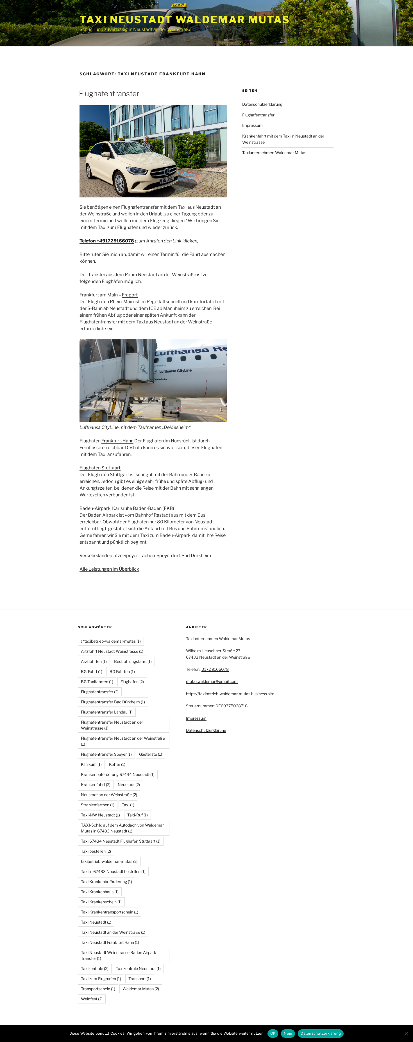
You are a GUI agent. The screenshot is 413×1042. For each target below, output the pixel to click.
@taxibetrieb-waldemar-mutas (111, 641)
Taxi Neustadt (96, 922)
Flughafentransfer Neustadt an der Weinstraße (123, 741)
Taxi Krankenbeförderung (106, 881)
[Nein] (406, 1033)
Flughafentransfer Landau (107, 712)
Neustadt (129, 784)
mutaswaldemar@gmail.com (212, 681)
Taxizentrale (94, 968)
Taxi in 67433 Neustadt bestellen (113, 871)
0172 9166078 (215, 669)
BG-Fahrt (91, 671)
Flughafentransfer (109, 93)
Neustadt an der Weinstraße (109, 794)
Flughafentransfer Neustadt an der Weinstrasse (112, 725)
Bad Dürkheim (196, 555)
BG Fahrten (122, 671)
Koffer (117, 764)
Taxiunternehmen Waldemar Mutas (274, 152)
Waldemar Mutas (140, 988)
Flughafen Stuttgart (100, 468)
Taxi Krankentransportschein (109, 912)
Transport (139, 978)
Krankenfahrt (95, 784)
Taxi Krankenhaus (100, 891)
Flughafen (132, 681)
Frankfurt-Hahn (117, 441)
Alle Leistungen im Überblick (109, 569)
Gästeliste (150, 754)
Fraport (130, 295)
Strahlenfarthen (97, 804)
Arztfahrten (94, 661)
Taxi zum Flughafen (101, 978)
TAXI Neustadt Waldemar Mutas (185, 19)
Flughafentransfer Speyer (106, 754)
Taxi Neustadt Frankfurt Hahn (110, 942)
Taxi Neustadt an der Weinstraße (113, 932)
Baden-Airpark (95, 508)
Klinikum (91, 764)
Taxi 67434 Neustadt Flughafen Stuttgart (120, 841)
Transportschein (98, 988)
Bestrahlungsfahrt (133, 661)
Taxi (128, 804)
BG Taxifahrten (97, 681)
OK (273, 1033)
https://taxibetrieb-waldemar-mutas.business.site (230, 693)
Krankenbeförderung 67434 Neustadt (118, 774)
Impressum (252, 125)
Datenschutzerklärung (262, 104)
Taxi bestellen (96, 851)
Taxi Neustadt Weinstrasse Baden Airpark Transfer (118, 955)
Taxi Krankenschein (101, 901)
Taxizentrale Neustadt (138, 968)
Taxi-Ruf (137, 815)
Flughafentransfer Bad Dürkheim (113, 701)
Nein (288, 1033)
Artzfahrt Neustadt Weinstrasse (112, 651)
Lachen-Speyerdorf (159, 555)
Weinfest (92, 998)
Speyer (130, 555)
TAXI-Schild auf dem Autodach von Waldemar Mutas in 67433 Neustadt (122, 828)
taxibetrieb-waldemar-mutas (109, 861)
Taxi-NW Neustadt (100, 815)
